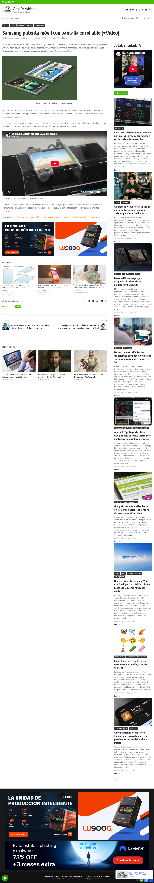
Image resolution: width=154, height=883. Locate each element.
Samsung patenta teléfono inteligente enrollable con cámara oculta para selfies (17, 287)
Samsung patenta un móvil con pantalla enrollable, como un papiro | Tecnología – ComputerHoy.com (60, 217)
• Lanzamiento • (69, 877)
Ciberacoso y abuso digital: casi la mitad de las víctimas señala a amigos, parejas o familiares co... (132, 210)
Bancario (118, 348)
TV (12, 18)
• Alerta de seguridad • (54, 877)
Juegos (117, 274)
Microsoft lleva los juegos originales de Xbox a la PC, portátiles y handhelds (128, 281)
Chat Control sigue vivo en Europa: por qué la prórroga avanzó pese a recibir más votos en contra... (132, 136)
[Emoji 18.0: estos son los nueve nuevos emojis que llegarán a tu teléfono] (133, 640)
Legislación (133, 502)
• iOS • (86, 877)
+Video (6, 26)
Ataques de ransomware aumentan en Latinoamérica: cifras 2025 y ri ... (16, 375)
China (117, 574)
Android (130, 428)
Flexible (18, 307)
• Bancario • (104, 877)
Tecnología (119, 128)
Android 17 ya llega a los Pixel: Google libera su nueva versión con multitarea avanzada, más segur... (132, 435)
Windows (130, 274)
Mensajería (131, 657)
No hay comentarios (12, 38)
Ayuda (17, 18)
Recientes (121, 93)
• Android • (79, 877)
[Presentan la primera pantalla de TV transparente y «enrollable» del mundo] (89, 274)
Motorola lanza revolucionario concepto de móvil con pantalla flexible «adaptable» (54, 287)
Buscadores (119, 728)
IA (3, 18)
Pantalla (20, 26)
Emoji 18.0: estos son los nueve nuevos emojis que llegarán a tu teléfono (131, 664)
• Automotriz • (94, 877)
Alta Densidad (23, 8)
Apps (7, 18)
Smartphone (39, 26)
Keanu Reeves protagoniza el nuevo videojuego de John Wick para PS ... (51, 375)
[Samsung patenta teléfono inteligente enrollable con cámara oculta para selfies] (18, 274)
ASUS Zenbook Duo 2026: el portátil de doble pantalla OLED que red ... (88, 375)
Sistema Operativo (141, 428)
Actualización (120, 428)
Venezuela (128, 348)
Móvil (13, 26)
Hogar (117, 202)
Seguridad (125, 202)
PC (123, 274)
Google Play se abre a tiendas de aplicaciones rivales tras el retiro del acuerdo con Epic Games (131, 509)
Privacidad (133, 728)
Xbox (138, 274)
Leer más (117, 170)
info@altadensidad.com (94, 879)
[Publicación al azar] (145, 18)
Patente (29, 26)
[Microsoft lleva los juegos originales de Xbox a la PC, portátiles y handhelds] (133, 257)
